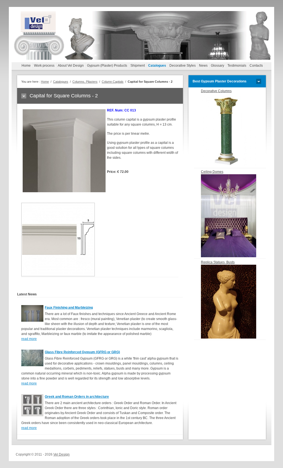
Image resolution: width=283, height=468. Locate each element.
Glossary (217, 65)
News (203, 65)
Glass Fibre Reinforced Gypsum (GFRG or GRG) (82, 352)
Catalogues (157, 65)
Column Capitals (113, 81)
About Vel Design (71, 65)
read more (29, 339)
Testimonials (236, 65)
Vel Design (61, 454)
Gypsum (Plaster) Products (107, 65)
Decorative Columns (216, 91)
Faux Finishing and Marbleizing (69, 308)
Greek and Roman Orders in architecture (77, 397)
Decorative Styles (182, 65)
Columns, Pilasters (85, 81)
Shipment (137, 65)
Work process (44, 65)
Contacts (256, 65)
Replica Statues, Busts (218, 262)
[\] (58, 205)
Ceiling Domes (212, 172)
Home (26, 65)
